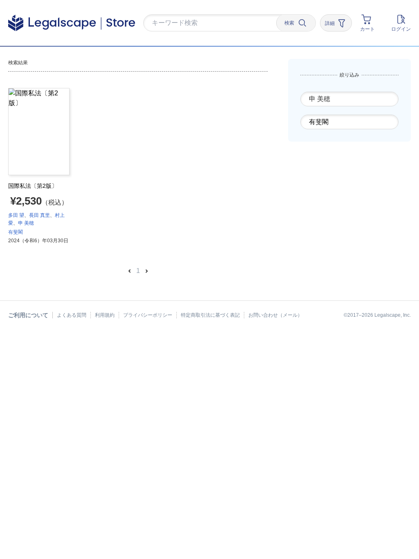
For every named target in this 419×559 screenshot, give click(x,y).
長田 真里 (39, 215)
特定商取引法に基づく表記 (210, 315)
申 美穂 (26, 223)
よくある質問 (71, 315)
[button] (209, 23)
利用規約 (105, 315)
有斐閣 (15, 232)
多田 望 (16, 215)
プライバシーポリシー (147, 315)
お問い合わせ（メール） (275, 315)
